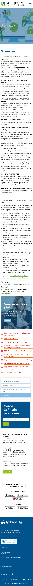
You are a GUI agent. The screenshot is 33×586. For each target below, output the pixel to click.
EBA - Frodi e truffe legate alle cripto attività (17, 351)
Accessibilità (14, 579)
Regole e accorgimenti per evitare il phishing (18, 360)
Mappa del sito (6, 579)
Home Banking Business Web (12, 381)
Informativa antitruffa (10, 338)
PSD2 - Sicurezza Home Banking (11, 557)
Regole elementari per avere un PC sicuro (17, 363)
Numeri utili (4, 548)
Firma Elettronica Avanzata (9, 562)
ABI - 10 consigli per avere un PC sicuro (16, 342)
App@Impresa (7, 385)
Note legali (23, 579)
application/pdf (2, 334)
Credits (29, 579)
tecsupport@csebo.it (8, 293)
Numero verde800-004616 (5, 552)
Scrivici (7, 320)
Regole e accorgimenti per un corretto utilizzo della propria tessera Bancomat (16, 368)
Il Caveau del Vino (6, 566)
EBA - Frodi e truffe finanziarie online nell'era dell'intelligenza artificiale (17, 346)
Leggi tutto (7, 471)
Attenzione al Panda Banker (12, 372)
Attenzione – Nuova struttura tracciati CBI (14, 390)
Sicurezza (6, 395)
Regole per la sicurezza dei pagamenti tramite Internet (16, 355)
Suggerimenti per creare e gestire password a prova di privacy (17, 334)
